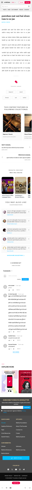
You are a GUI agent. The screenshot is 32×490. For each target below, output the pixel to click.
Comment (25, 279)
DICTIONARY (14, 9)
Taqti (2, 429)
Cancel (19, 279)
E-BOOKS (26, 9)
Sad (16, 97)
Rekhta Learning (20, 449)
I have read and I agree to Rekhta (14, 411)
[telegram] (23, 469)
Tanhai (24, 97)
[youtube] (16, 469)
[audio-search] (29, 6)
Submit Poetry (5, 436)
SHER (9, 9)
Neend (21, 92)
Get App (27, 2)
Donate (21, 2)
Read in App (16, 483)
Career (18, 433)
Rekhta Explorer (20, 436)
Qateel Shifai (6, 22)
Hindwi (3, 446)
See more (16, 352)
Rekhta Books (5, 453)
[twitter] (12, 469)
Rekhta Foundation (21, 422)
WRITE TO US (18, 458)
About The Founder (21, 426)
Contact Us (19, 429)
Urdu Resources (5, 433)
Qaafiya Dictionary (6, 426)
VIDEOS (21, 9)
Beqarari (11, 92)
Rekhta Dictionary (6, 449)
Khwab (7, 97)
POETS (4, 9)
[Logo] (7, 2)
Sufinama (18, 446)
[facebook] (8, 469)
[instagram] (20, 469)
